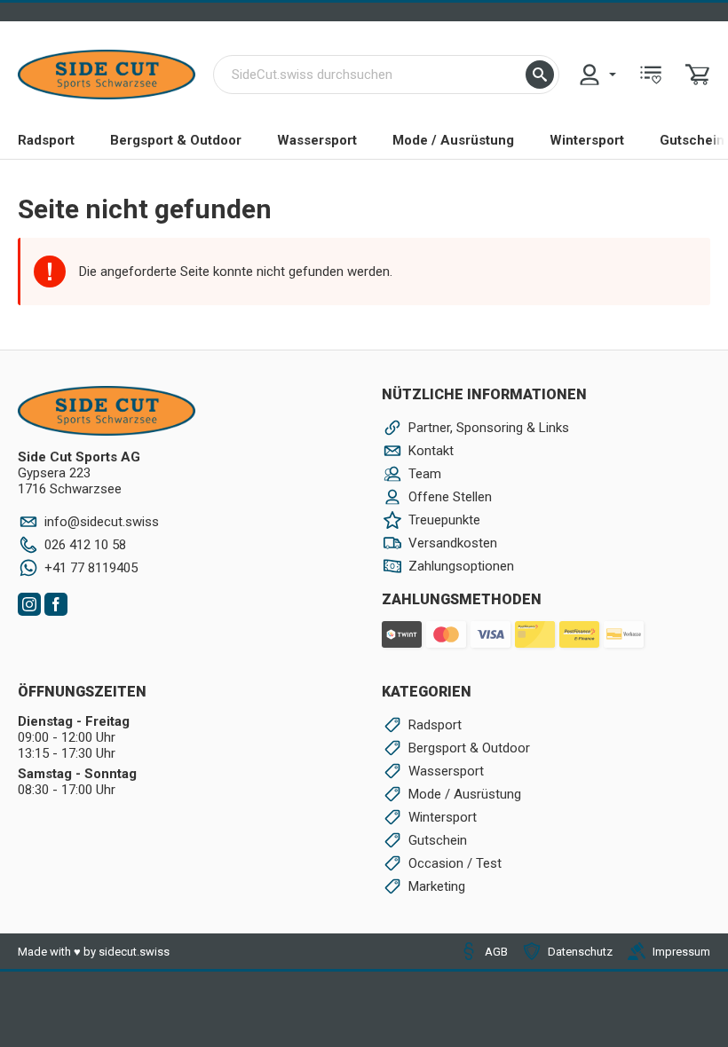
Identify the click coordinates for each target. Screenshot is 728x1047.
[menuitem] (596, 74)
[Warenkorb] (697, 74)
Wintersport (587, 140)
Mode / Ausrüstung (453, 140)
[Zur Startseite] (106, 74)
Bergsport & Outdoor (175, 140)
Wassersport (317, 140)
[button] (540, 74)
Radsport (46, 140)
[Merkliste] (650, 74)
